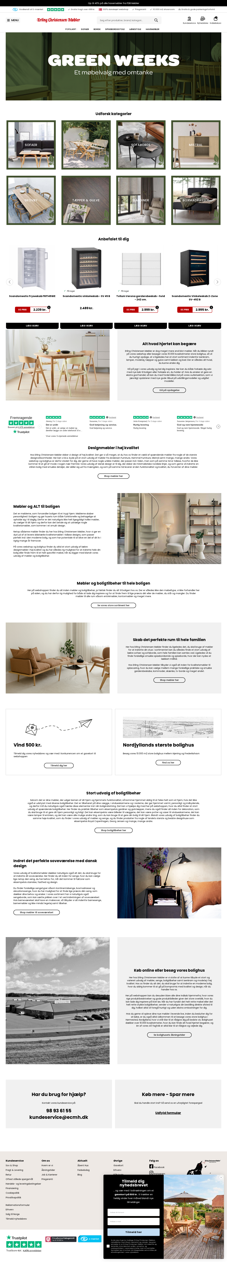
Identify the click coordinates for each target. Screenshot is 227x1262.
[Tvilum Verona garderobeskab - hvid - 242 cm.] (140, 268)
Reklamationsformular (18, 1205)
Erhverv (10, 1209)
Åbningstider (48, 1170)
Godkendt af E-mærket (31, 9)
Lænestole (135, 29)
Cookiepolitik (12, 1192)
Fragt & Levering (14, 1170)
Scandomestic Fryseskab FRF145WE (32, 296)
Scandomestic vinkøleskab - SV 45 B (86, 296)
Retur (8, 1174)
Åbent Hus (83, 1165)
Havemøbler (152, 29)
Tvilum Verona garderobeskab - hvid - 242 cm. (140, 297)
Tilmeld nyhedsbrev (16, 1218)
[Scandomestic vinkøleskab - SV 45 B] (86, 268)
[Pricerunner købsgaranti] (60, 1239)
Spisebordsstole (115, 29)
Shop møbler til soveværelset (36, 912)
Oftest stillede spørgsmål (19, 1179)
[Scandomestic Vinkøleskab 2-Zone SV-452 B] (194, 268)
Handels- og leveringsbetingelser (23, 1183)
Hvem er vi (47, 1165)
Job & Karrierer (49, 1174)
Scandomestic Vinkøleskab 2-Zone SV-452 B (195, 297)
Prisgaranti (47, 1179)
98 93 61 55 (58, 1110)
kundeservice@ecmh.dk (58, 1117)
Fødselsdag (84, 1170)
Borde (97, 29)
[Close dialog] (221, 1177)
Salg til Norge (13, 1214)
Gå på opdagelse (169, 390)
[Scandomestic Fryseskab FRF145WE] (32, 268)
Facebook (158, 1167)
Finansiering (12, 1188)
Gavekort (118, 1165)
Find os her (168, 762)
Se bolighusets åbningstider (169, 1034)
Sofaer (85, 29)
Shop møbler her (113, 476)
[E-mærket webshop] (90, 1238)
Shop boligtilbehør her (113, 830)
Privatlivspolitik (13, 1197)
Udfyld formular (168, 1113)
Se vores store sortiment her (113, 605)
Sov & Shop (12, 1165)
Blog (80, 1174)
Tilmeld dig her (58, 765)
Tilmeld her (133, 1232)
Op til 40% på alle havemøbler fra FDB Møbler (113, 3)
